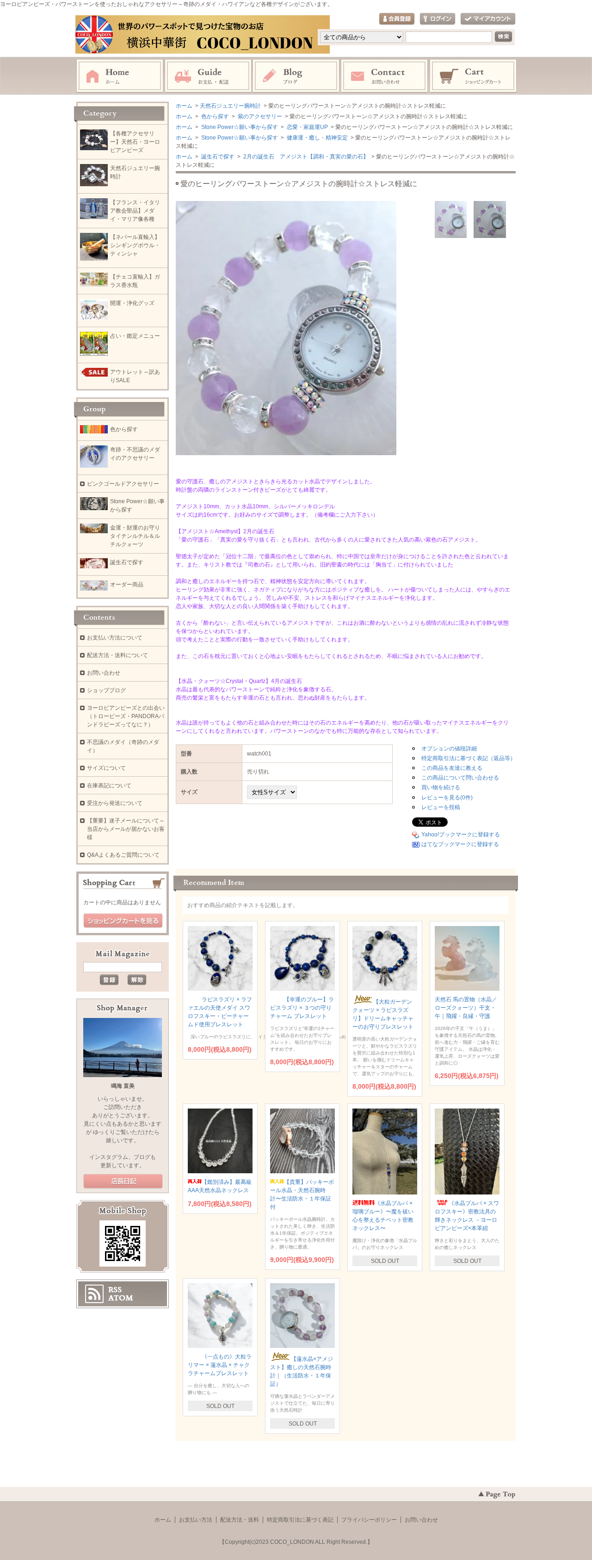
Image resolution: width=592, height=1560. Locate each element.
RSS (115, 1289)
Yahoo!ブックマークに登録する (460, 834)
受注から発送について (114, 803)
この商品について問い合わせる (460, 777)
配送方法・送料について (117, 655)
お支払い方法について (114, 637)
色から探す (214, 116)
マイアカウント (488, 19)
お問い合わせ (384, 76)
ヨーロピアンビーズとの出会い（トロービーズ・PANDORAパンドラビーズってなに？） (126, 716)
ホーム (119, 76)
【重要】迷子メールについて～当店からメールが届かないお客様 (126, 829)
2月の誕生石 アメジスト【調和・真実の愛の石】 (305, 156)
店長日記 (123, 1181)
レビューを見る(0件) (447, 797)
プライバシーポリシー (369, 1520)
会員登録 (397, 19)
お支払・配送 (208, 76)
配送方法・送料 (239, 1520)
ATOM (120, 1298)
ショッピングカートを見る (123, 921)
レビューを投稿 (440, 807)
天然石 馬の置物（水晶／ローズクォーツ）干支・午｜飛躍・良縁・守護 (466, 1007)
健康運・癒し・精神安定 (316, 137)
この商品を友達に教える (451, 768)
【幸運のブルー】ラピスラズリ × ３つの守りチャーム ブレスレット (302, 1007)
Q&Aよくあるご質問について (123, 855)
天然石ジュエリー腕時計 (230, 106)
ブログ (296, 76)
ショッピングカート (473, 76)
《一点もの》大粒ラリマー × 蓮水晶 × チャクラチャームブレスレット (220, 1365)
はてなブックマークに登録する (460, 844)
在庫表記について (109, 785)
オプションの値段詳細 (449, 748)
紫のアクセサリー (259, 116)
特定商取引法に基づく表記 (300, 1520)
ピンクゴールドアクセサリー (123, 484)
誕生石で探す (217, 156)
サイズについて (106, 768)
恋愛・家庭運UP (306, 127)
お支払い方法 (195, 1520)
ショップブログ (106, 690)
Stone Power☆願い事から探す (239, 127)
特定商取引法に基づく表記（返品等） (468, 758)
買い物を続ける (440, 787)
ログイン (437, 19)
